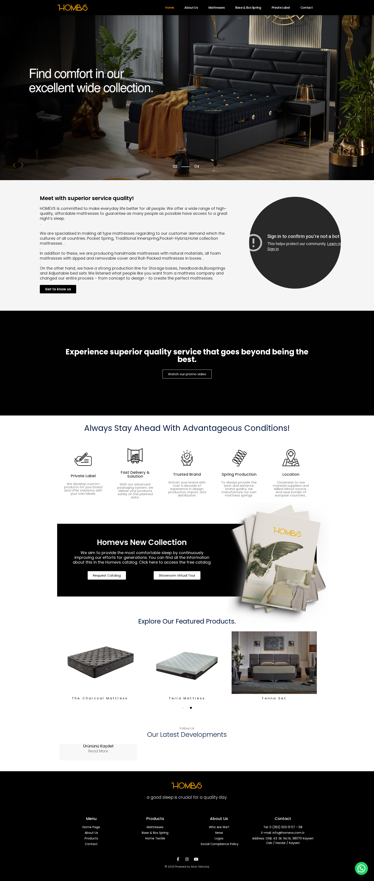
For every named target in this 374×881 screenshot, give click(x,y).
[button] (14, 165)
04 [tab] (175, 170)
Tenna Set (274, 698)
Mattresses (216, 7)
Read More (98, 751)
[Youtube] (196, 859)
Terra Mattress (187, 698)
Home (169, 7)
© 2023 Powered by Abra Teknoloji (187, 866)
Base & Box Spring (248, 7)
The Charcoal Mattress (100, 698)
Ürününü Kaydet (98, 746)
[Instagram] (187, 859)
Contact (306, 7)
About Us (191, 7)
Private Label (281, 7)
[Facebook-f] (178, 859)
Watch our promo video (187, 374)
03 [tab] (175, 166)
